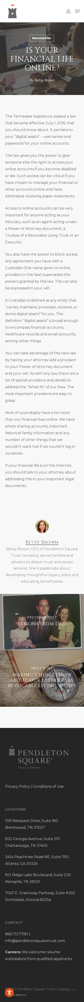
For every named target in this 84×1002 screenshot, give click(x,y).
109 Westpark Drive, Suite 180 (31, 821)
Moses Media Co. (18, 994)
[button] (77, 11)
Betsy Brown (44, 80)
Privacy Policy (17, 786)
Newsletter (42, 38)
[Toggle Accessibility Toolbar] (9, 992)
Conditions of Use (48, 786)
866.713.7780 (16, 934)
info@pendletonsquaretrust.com (35, 941)
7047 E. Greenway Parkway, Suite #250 (40, 893)
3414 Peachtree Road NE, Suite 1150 (37, 857)
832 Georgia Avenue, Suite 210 (32, 839)
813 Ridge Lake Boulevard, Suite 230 (38, 875)
